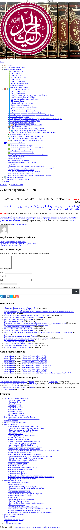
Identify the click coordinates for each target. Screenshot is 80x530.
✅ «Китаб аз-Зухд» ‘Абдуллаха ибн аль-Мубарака (26, 136)
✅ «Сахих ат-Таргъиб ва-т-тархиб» (21, 153)
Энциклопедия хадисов (8, 58)
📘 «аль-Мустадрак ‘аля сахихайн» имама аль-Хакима (27, 95)
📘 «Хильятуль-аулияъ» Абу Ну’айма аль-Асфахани (26, 113)
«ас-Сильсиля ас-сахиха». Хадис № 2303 (36, 365)
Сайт (2, 280)
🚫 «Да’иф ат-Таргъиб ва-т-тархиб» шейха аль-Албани (28, 155)
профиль (45, 527)
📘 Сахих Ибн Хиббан (16, 93)
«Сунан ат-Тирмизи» (15, 411)
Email (2, 276)
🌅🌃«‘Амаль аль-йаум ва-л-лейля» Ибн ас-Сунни (26, 140)
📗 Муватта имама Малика (18, 83)
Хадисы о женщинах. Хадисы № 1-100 (18, 319)
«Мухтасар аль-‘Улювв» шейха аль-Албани (23, 173)
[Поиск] (75, 291)
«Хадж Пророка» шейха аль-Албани (21, 499)
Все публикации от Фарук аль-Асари (13, 242)
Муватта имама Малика (16, 415)
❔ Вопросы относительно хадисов (16, 179)
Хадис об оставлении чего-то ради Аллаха (19, 340)
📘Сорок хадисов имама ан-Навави (21, 123)
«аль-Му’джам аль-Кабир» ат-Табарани (22, 443)
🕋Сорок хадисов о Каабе (17, 127)
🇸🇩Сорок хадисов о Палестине (19, 134)
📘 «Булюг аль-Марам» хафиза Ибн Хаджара (24, 121)
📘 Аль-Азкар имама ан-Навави (19, 109)
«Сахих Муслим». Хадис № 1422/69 (17, 347)
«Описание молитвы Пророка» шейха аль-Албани (26, 488)
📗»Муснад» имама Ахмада (18, 87)
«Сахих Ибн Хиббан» (16, 437)
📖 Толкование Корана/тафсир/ (15, 67)
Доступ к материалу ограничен (15, 422)
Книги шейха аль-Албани (13, 480)
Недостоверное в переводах (14, 514)
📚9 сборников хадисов (12, 69)
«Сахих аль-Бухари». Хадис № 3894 (34, 356)
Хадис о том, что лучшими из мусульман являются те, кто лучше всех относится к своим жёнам (38, 332)
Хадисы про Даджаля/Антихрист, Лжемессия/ (20, 345)
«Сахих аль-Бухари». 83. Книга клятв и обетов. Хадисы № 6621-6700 (46, 373)
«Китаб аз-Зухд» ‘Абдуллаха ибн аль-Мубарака (25, 447)
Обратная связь (9, 516)
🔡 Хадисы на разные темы (14, 177)
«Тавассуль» (12, 164)
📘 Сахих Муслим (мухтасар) (18, 105)
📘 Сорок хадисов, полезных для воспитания (24, 138)
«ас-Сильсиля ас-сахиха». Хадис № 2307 (36, 367)
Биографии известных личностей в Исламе (19, 417)
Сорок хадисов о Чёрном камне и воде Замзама (25, 475)
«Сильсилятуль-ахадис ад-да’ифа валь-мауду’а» (25, 493)
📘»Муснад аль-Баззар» (16, 101)
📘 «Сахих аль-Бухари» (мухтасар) (20, 103)
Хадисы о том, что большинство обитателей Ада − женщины (26, 325)
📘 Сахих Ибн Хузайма (16, 91)
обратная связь (55, 527)
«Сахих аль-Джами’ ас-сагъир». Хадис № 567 (20, 308)
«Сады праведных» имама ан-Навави (21, 436)
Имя (2, 272)
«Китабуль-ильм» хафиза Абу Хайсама (22, 162)
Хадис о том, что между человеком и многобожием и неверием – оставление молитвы (35, 323)
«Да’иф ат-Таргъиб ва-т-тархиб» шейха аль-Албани (26, 503)
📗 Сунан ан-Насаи (15, 79)
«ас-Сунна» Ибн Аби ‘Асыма (18, 482)
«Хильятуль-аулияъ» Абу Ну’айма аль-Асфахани (25, 458)
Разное (6, 518)
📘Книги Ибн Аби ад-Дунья (18, 117)
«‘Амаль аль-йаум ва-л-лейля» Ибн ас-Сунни (24, 441)
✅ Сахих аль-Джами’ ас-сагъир (19, 149)
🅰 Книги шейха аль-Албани (14, 143)
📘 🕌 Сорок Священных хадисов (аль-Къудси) (25, 125)
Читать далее (53, 382)
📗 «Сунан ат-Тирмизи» (17, 77)
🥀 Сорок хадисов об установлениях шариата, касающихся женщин (32, 132)
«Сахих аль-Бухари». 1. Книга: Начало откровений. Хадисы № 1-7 (27, 315)
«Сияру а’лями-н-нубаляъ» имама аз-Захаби (23, 419)
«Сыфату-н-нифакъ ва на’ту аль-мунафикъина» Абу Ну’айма (30, 456)
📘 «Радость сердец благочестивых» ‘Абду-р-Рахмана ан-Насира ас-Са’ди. (35, 119)
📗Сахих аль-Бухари (15, 71)
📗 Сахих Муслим (15, 73)
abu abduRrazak (9, 356)
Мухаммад (33, 383)
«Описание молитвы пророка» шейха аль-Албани (26, 166)
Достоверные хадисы (19, 224)
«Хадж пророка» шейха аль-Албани (21, 170)
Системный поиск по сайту (10, 287)
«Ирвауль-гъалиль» (15, 158)
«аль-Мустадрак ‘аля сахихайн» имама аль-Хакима (26, 428)
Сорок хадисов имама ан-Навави (20, 469)
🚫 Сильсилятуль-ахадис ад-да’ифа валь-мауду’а (25, 147)
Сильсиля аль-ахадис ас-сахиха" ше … (13, 382)
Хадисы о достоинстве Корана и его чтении (19, 330)
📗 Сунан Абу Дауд (15, 75)
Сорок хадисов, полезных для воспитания (23, 479)
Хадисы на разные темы (12, 523)
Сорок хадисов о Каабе (16, 471)
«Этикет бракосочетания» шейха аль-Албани (24, 172)
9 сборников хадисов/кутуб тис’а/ (16, 398)
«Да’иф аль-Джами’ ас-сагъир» (19, 501)
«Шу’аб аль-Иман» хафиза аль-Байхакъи (22, 460)
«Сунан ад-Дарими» (15, 407)
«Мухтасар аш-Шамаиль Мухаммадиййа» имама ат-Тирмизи (30, 175)
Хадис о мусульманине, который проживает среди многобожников (28, 338)
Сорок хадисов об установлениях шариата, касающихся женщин (31, 477)
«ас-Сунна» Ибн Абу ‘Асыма (18, 160)
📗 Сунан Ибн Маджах (16, 81)
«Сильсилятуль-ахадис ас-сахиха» (20, 495)
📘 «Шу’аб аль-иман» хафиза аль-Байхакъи (23, 111)
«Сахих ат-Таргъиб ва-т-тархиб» (19, 492)
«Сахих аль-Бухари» (15, 402)
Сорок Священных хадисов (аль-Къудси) (22, 467)
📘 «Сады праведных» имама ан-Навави (22, 107)
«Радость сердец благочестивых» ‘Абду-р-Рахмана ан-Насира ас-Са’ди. (33, 450)
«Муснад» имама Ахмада (17, 400)
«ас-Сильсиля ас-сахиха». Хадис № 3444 (18, 328)
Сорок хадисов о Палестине (18, 473)
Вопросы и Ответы (11, 421)
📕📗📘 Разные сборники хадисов (16, 89)
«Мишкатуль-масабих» (16, 157)
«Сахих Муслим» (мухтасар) (18, 439)
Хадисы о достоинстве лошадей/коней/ (18, 327)
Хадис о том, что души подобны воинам (18, 343)
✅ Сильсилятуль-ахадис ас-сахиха (20, 145)
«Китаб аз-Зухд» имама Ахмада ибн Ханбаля (24, 449)
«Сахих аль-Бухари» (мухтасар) (19, 452)
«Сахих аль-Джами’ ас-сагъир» (19, 490)
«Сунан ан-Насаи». (15, 409)
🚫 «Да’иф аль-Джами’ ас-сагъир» (20, 151)
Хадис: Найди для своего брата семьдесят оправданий (23, 317)
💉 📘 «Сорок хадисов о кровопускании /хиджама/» (27, 130)
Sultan (31, 382)
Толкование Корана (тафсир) (14, 520)
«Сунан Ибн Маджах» (16, 413)
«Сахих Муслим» (14, 404)
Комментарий (5, 269)
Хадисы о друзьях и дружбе (14, 321)
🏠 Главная (8, 65)
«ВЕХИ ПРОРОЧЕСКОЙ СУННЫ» (21, 432)
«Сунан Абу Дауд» (14, 406)
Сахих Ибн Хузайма (15, 465)
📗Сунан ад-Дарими (15, 85)
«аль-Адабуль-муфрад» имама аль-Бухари (23, 426)
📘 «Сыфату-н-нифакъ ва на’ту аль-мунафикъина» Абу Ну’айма (31, 115)
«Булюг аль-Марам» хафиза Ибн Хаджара (23, 430)
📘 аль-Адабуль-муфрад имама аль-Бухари (23, 99)
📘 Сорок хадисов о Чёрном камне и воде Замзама (26, 129)
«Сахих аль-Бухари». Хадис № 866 (34, 369)
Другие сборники (10, 424)
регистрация (36, 527)
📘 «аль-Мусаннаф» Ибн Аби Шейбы (21, 97)
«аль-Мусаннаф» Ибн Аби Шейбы (20, 445)
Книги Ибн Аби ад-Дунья (17, 464)
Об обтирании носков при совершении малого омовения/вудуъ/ (31, 168)
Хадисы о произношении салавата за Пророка (20, 336)
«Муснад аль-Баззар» (15, 434)
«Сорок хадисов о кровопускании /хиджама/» (24, 454)
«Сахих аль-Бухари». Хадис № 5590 (17, 310)
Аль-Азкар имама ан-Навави (18, 462)
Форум (6, 181)
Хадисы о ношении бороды (14, 342)
